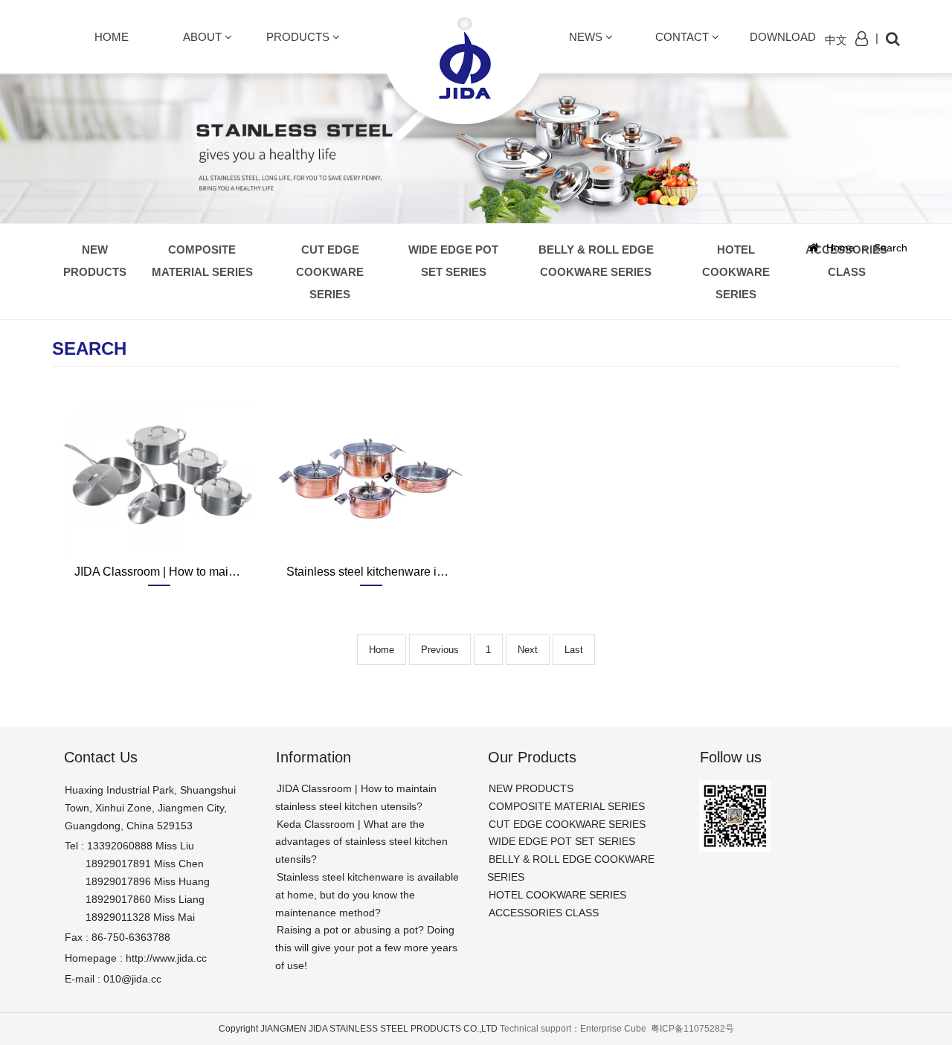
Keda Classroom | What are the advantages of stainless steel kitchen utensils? (361, 842)
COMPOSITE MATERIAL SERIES (202, 260)
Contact (683, 36)
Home (111, 36)
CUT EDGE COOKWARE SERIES (330, 271)
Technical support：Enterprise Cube (574, 1028)
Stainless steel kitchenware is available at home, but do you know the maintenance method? (367, 895)
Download (783, 36)
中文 (836, 39)
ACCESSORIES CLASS (846, 260)
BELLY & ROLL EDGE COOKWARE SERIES (596, 260)
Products (299, 36)
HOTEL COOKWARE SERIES (736, 271)
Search (890, 248)
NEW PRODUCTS (94, 260)
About (204, 36)
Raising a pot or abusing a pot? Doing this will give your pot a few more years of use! (366, 947)
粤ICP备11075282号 (692, 1028)
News (587, 36)
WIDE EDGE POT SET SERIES (453, 260)
